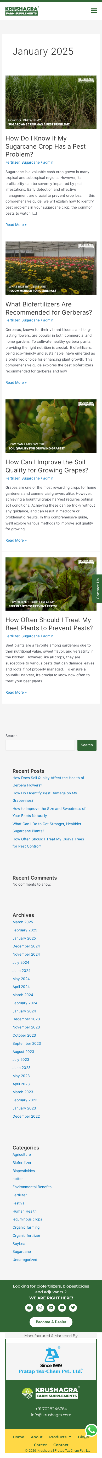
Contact (61, 1445)
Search (11, 736)
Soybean (20, 1244)
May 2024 (21, 979)
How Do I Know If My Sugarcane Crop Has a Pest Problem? (45, 146)
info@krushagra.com (51, 1414)
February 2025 (25, 930)
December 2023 (26, 1019)
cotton (18, 1179)
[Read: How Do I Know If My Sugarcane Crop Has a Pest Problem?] (51, 102)
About (37, 1437)
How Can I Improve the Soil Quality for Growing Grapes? (46, 466)
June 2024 (22, 970)
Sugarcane (30, 162)
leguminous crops (27, 1219)
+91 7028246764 (51, 1408)
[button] (94, 10)
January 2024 (24, 1011)
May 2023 (21, 1076)
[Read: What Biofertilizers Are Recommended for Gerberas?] (51, 268)
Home (18, 1437)
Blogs (83, 1437)
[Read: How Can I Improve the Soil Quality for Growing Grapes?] (51, 426)
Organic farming (26, 1227)
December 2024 (26, 946)
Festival (19, 1203)
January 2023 (24, 1108)
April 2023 (21, 1084)
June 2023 (22, 1068)
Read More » (16, 224)
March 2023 (23, 1092)
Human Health (25, 1211)
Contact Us (98, 588)
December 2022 (26, 1116)
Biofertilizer (22, 1163)
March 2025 (23, 922)
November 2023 (26, 1027)
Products (57, 1437)
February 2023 (25, 1100)
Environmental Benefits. (33, 1187)
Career (40, 1445)
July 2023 (21, 1059)
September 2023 (27, 1043)
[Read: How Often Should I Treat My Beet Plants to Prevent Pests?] (51, 584)
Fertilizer (12, 162)
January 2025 (24, 938)
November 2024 (26, 954)
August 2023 (23, 1052)
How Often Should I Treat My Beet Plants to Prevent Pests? (49, 624)
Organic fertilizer (26, 1235)
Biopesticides (24, 1171)
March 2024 (23, 995)
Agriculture (22, 1154)
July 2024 (21, 962)
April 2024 (21, 987)
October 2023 (24, 1035)
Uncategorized (25, 1260)
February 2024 (25, 1003)
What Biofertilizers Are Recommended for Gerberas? (48, 308)
